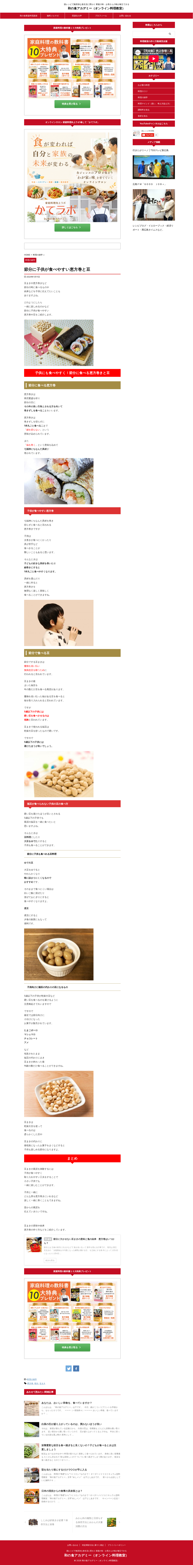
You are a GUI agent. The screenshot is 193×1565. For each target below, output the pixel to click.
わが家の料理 (144, 85)
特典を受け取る (70, 103)
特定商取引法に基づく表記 (93, 1545)
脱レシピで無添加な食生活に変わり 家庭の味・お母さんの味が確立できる (96, 1551)
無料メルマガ (53, 15)
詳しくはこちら (70, 227)
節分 (36, 1383)
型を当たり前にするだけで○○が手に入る (64, 1469)
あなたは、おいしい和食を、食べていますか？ (66, 1402)
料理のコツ (143, 91)
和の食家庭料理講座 (28, 15)
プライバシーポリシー (117, 1545)
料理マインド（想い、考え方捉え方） (154, 103)
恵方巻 (30, 1383)
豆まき (42, 1383)
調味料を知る (144, 109)
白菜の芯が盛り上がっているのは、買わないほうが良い (71, 1424)
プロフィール (101, 15)
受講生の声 (77, 15)
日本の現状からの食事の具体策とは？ (61, 1490)
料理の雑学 (32, 1379)
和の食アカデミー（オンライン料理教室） (96, 8)
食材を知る (143, 116)
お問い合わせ (125, 15)
